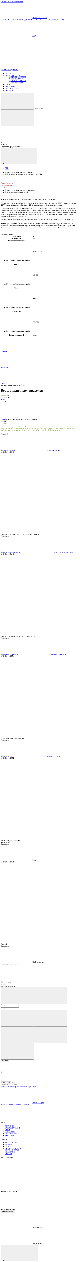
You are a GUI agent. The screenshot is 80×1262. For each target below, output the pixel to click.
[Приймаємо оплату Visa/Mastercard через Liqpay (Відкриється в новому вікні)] (18, 1087)
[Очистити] (17, 117)
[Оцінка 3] (17, 1034)
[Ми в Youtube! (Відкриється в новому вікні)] (16, 68)
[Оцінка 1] (17, 1018)
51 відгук (4, 399)
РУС (6, 167)
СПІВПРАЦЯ (53, 20)
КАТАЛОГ (12, 20)
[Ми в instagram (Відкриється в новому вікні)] (47, 52)
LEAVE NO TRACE (41, 20)
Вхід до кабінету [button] (11, 1142)
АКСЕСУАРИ (10, 90)
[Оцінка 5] (17, 1051)
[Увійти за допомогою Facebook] (17, 995)
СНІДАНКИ (9, 73)
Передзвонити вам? (8, 1211)
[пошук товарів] (17, 101)
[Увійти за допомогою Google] (50, 995)
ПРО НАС (61, 20)
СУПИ (7, 84)
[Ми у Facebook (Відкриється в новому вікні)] (16, 52)
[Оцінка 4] (50, 1034)
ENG (7, 169)
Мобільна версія (38, 1103)
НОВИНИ (4, 20)
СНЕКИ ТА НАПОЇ (12, 88)
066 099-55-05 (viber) (39, 18)
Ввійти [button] (3, 419)
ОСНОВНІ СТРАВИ (12, 75)
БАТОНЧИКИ (10, 86)
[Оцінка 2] (50, 1018)
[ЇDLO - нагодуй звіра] (6, 1081)
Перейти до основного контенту (12, 2)
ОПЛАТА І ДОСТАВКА (25, 20)
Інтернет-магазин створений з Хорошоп (15, 1104)
